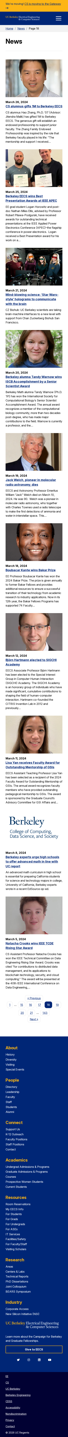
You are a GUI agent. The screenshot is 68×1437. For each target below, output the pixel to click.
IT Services (13, 1234)
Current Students (16, 1186)
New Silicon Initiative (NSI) (22, 1314)
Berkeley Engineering (18, 1395)
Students (11, 1107)
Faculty (10, 1097)
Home (9, 28)
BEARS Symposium (18, 1291)
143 (45, 1013)
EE (7, 1376)
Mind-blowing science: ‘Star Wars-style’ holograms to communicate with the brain (32, 299)
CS (7, 1382)
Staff (9, 1102)
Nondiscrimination (16, 1413)
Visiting (10, 1064)
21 (31, 1013)
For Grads (12, 1219)
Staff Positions (15, 1144)
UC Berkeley (13, 1388)
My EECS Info (15, 1209)
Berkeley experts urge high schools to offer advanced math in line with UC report (32, 861)
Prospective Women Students (24, 1181)
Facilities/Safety (16, 1239)
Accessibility (13, 1407)
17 (39, 1005)
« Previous (35, 998)
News (21, 28)
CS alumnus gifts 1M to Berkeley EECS (34, 106)
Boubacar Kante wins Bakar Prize (31, 570)
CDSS (9, 1401)
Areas (9, 1266)
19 (57, 1005)
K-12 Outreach (15, 1134)
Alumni (10, 1112)
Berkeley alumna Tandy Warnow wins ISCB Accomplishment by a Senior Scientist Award (34, 381)
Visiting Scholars (16, 1249)
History (10, 1054)
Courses (11, 1176)
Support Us (13, 1129)
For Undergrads (15, 1224)
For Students (14, 1214)
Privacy (10, 1420)
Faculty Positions (16, 1139)
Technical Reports (17, 1276)
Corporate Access (17, 1309)
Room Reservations (18, 1204)
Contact (11, 1149)
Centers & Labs (15, 1271)
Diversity (11, 1059)
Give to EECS (34, 1349)
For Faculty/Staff (16, 1244)
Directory (11, 1087)
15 (21, 1005)
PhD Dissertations (17, 1281)
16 (30, 1005)
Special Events (15, 1069)
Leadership (12, 1092)
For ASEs (12, 1229)
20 (22, 1013)
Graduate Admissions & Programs (27, 1171)
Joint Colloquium (16, 1286)
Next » (35, 1019)
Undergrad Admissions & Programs (27, 1167)
